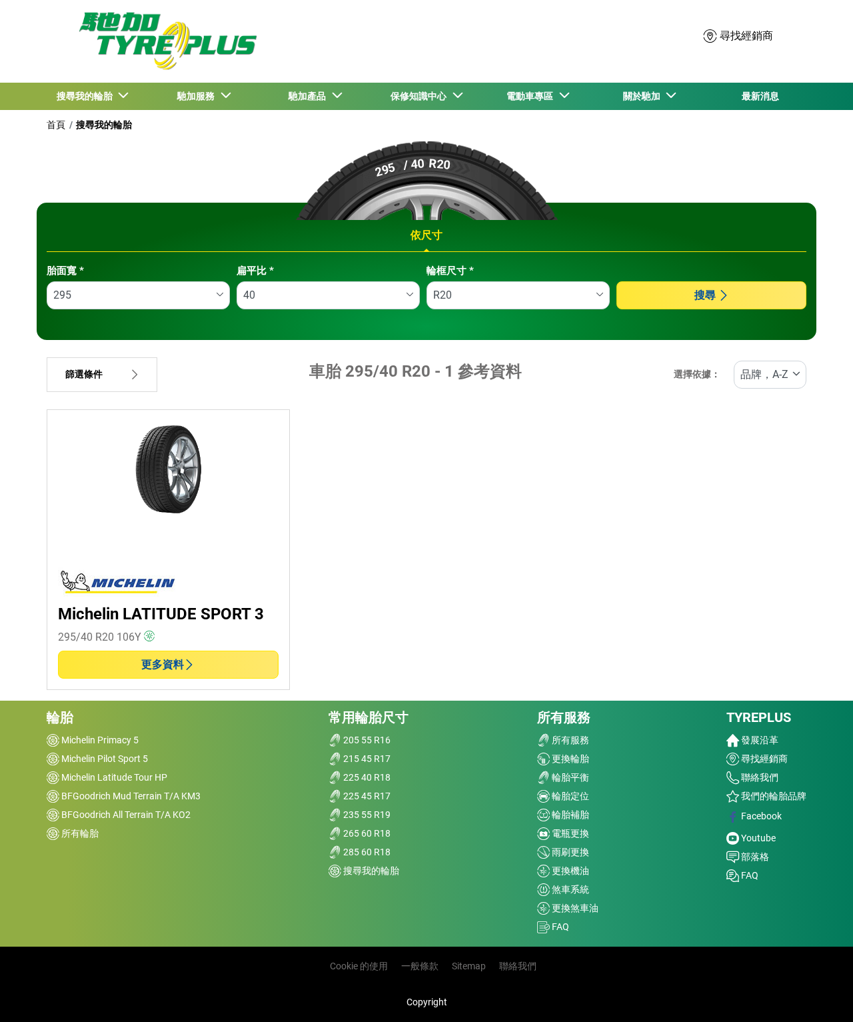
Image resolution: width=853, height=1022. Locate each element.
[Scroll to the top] (818, 994)
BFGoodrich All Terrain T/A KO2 (125, 814)
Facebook (760, 816)
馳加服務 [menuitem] (198, 96)
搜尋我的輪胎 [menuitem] (87, 96)
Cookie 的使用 (359, 966)
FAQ (559, 926)
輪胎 (60, 717)
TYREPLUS (758, 717)
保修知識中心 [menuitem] (420, 96)
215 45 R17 (366, 758)
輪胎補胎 (569, 814)
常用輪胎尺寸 (369, 717)
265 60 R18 (366, 833)
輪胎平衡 (569, 777)
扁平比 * (255, 271)
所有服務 (563, 717)
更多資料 (162, 664)
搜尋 (705, 295)
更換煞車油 (574, 908)
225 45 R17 (366, 796)
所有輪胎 (79, 833)
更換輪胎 (569, 758)
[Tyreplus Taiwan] (164, 41)
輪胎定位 (569, 796)
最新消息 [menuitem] (760, 96)
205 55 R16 (366, 740)
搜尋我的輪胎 (104, 124)
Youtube (757, 838)
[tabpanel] (426, 297)
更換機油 (569, 870)
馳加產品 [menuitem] (309, 96)
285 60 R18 (366, 852)
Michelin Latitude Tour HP (113, 777)
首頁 (56, 124)
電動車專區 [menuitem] (531, 96)
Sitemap (469, 966)
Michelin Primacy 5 (99, 740)
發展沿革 (758, 740)
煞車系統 (569, 889)
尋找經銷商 (763, 758)
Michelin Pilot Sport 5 (103, 758)
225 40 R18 (366, 777)
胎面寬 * (65, 271)
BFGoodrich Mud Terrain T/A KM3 (130, 796)
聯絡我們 (758, 777)
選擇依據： (697, 374)
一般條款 (419, 966)
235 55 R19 (366, 814)
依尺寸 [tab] (426, 235)
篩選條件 (84, 374)
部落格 (754, 856)
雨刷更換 (569, 852)
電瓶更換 (569, 833)
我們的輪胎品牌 (772, 796)
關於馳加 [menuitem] (643, 96)
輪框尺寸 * (450, 271)
